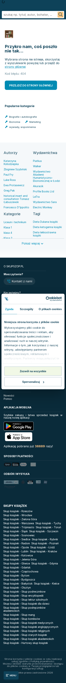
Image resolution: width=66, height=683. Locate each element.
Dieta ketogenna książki (47, 227)
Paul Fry (8, 174)
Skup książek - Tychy (48, 523)
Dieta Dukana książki (45, 221)
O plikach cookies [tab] (50, 308)
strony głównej (15, 67)
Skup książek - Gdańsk (16, 567)
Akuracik (38, 186)
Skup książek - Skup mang (19, 614)
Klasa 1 (8, 227)
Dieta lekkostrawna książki (44, 234)
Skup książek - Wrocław (17, 515)
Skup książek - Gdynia (44, 563)
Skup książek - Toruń (48, 527)
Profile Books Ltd (43, 191)
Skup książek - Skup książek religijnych (26, 630)
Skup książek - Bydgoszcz (19, 579)
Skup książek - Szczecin (43, 531)
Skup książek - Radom (16, 543)
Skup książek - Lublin (15, 551)
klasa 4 (8, 232)
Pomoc (8, 398)
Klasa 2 (8, 238)
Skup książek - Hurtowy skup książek (25, 642)
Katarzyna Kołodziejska (11, 162)
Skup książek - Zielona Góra (20, 519)
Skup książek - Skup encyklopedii (23, 595)
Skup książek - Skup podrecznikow (24, 591)
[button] (19, 282)
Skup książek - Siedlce (16, 539)
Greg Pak (9, 190)
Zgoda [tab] (9, 308)
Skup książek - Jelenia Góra (19, 559)
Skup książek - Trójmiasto (18, 527)
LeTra (36, 196)
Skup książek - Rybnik (45, 539)
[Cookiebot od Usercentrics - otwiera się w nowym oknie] (46, 299)
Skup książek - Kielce (46, 583)
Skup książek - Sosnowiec (19, 535)
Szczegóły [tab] (26, 308)
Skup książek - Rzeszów (17, 511)
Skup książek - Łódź (42, 547)
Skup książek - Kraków (43, 551)
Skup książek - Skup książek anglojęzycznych (30, 626)
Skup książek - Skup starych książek (25, 634)
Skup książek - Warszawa (18, 523)
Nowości (9, 395)
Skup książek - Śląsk (15, 531)
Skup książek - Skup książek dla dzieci (26, 603)
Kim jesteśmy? (12, 292)
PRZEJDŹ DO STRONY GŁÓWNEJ (31, 85)
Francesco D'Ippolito (16, 207)
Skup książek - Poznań (45, 543)
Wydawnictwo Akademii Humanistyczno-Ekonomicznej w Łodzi (46, 176)
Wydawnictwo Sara (45, 202)
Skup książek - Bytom (16, 575)
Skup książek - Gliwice (16, 563)
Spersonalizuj (31, 381)
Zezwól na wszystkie (33, 371)
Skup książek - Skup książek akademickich (28, 638)
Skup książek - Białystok (17, 583)
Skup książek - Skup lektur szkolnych (25, 599)
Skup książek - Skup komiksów (21, 618)
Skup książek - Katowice (18, 555)
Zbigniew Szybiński (15, 169)
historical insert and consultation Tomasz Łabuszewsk (16, 199)
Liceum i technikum (15, 222)
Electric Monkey (42, 207)
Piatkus (37, 160)
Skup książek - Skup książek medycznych (28, 622)
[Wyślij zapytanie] (60, 15)
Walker (37, 166)
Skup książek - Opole (16, 547)
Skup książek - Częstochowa (20, 571)
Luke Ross (10, 179)
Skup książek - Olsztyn (17, 587)
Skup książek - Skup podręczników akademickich (24, 609)
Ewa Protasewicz (14, 185)
